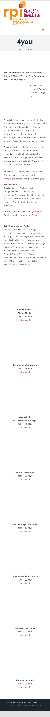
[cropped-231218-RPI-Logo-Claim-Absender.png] (22, 2)
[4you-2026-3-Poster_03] (16, 272)
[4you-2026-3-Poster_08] (16, 539)
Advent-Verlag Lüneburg (31, 211)
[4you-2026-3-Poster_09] (16, 591)
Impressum (11, 702)
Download (25, 320)
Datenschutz (37, 702)
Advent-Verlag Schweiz (29, 215)
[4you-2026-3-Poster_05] (16, 379)
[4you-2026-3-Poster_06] (16, 435)
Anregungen (9, 178)
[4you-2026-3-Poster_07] (16, 487)
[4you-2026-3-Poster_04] (16, 327)
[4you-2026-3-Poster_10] (16, 643)
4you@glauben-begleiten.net (17, 264)
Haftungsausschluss (24, 702)
